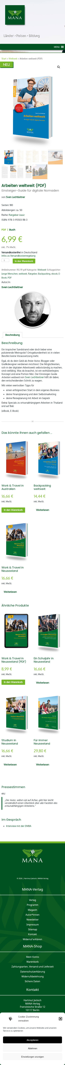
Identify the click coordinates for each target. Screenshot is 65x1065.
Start (4, 58)
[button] (60, 1018)
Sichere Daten (32, 981)
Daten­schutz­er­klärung (32, 971)
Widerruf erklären (32, 939)
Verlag (32, 900)
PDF (10, 277)
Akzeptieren (32, 1039)
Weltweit (13, 58)
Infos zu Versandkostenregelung (18, 255)
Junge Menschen (10, 273)
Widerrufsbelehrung (32, 976)
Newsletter (32, 919)
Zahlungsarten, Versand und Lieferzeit (32, 966)
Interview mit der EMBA (18, 825)
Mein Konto (32, 957)
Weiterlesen (42, 509)
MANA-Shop (32, 946)
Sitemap (32, 929)
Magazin (32, 910)
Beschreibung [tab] (12, 334)
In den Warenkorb (24, 261)
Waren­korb (32, 961)
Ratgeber (16, 214)
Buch (12, 229)
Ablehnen (32, 1048)
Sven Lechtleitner (34, 377)
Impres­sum (32, 924)
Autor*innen (32, 914)
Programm (32, 905)
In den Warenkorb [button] (13, 509)
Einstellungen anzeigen (32, 1056)
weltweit (23, 273)
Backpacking (44, 273)
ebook (54, 273)
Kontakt (32, 934)
